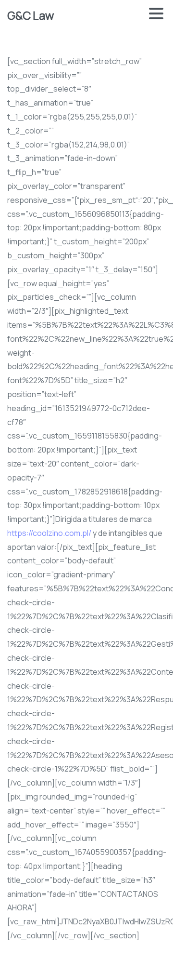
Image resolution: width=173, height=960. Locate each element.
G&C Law (30, 15)
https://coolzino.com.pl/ (49, 533)
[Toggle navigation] (156, 15)
